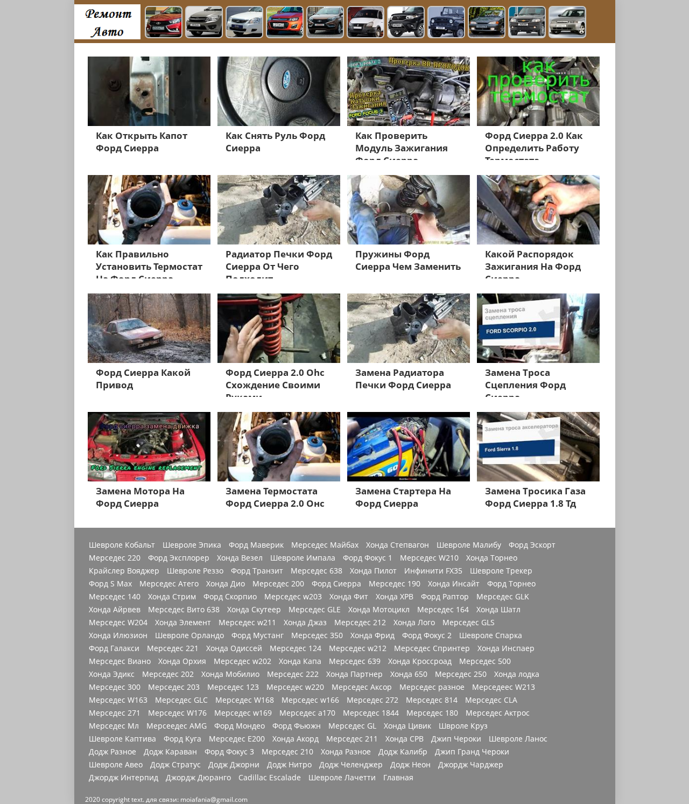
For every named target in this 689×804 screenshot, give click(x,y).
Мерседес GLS (468, 622)
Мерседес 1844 (371, 713)
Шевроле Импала (302, 558)
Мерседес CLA (491, 700)
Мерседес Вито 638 (184, 609)
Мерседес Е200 (237, 739)
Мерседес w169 (243, 713)
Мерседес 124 (295, 648)
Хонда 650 (408, 674)
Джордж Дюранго (198, 777)
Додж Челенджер (351, 764)
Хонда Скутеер (254, 609)
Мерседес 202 (168, 674)
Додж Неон (410, 764)
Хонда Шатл (498, 609)
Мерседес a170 (307, 713)
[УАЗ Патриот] (406, 23)
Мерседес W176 (177, 713)
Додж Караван (170, 751)
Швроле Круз (463, 726)
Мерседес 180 (432, 713)
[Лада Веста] (163, 23)
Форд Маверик (256, 545)
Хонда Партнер (354, 674)
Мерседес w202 (242, 661)
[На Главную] (107, 21)
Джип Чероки (456, 739)
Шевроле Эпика (192, 545)
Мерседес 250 (461, 674)
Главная (398, 777)
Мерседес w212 (357, 648)
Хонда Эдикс (112, 674)
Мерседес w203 (293, 596)
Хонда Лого (414, 622)
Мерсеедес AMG (176, 726)
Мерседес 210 (287, 751)
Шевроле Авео (116, 764)
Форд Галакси (114, 648)
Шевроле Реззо (195, 571)
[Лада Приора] (244, 23)
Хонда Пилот (373, 571)
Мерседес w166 (310, 700)
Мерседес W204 (118, 622)
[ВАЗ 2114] (486, 23)
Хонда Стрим (172, 596)
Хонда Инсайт (454, 583)
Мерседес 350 (317, 635)
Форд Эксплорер (178, 558)
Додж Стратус (175, 764)
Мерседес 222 (293, 674)
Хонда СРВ (404, 739)
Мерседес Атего (169, 583)
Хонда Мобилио (230, 674)
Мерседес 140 (114, 596)
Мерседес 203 (174, 687)
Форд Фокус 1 (367, 558)
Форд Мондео (239, 726)
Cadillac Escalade (269, 777)
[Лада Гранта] (204, 23)
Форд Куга (182, 739)
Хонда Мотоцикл (379, 609)
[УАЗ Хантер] (446, 23)
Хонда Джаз (305, 622)
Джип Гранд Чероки (472, 751)
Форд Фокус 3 (229, 751)
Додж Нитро (289, 764)
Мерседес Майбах (324, 545)
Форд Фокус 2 (427, 635)
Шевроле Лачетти (342, 777)
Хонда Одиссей (234, 648)
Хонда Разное (346, 751)
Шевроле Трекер (501, 571)
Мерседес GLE (315, 609)
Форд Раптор (445, 596)
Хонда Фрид (372, 635)
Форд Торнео (511, 583)
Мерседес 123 (233, 687)
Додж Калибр (402, 751)
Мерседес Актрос (498, 713)
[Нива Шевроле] (527, 23)
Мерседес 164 (443, 609)
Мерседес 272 (372, 700)
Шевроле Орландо (189, 635)
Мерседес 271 (114, 713)
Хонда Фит (348, 596)
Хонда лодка (516, 674)
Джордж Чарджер (470, 764)
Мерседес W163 (118, 700)
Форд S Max (110, 583)
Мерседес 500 (485, 661)
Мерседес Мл (114, 726)
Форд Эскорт (532, 545)
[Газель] (365, 23)
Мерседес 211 (352, 739)
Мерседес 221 (173, 648)
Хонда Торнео (491, 558)
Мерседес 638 (316, 571)
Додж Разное (112, 751)
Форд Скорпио (230, 596)
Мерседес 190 (394, 583)
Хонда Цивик (407, 726)
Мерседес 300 (114, 687)
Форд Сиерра (336, 583)
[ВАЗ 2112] (567, 23)
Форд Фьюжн (296, 726)
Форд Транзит (257, 571)
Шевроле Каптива (122, 739)
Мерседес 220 (114, 558)
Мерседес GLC (181, 700)
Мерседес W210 (429, 558)
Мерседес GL (352, 726)
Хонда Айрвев (114, 609)
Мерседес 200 (278, 583)
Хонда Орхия (182, 661)
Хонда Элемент (183, 622)
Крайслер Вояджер (124, 571)
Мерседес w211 (247, 622)
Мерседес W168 (244, 700)
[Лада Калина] (285, 23)
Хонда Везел (240, 558)
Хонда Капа (300, 661)
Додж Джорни (233, 764)
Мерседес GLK (502, 596)
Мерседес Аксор (362, 687)
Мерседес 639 (355, 661)
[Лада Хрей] (325, 23)
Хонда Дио (225, 583)
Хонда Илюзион (118, 635)
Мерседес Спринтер (432, 648)
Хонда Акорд (295, 739)
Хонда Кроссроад (420, 661)
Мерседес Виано (120, 661)
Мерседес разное (432, 687)
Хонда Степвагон (397, 545)
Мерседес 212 (360, 622)
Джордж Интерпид (123, 777)
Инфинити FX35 (433, 571)
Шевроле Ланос (518, 739)
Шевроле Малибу (469, 545)
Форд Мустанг (257, 635)
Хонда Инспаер (506, 648)
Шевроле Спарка (490, 635)
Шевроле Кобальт (122, 545)
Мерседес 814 (432, 700)
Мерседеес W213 (503, 687)
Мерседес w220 (295, 687)
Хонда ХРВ (394, 596)
